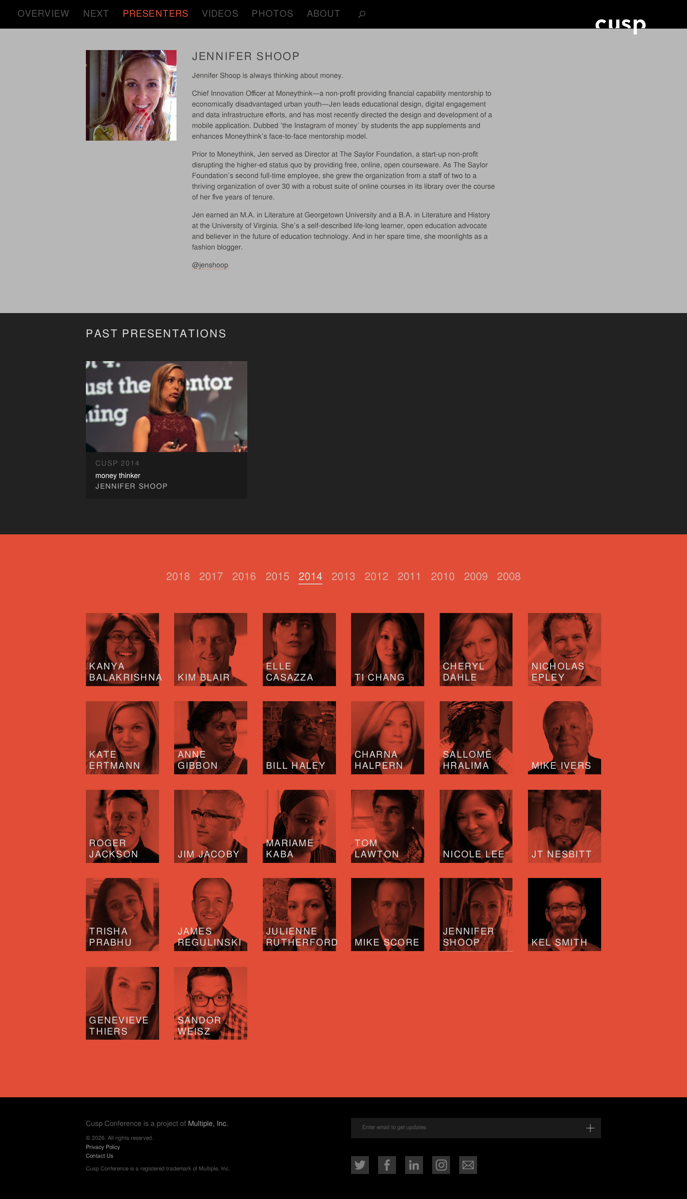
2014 (310, 576)
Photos (272, 14)
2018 (178, 576)
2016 (244, 576)
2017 (211, 576)
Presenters (155, 14)
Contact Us (99, 1156)
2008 (509, 576)
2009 (476, 576)
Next (96, 14)
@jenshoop (210, 265)
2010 (443, 576)
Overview (43, 14)
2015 (277, 576)
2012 (376, 576)
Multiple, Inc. (208, 1123)
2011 (409, 576)
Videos (220, 14)
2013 (343, 576)
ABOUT (324, 14)
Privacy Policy (103, 1147)
